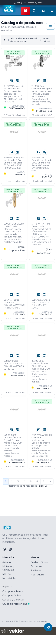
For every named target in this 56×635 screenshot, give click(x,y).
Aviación (7, 562)
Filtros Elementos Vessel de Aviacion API (23, 40)
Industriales (9, 578)
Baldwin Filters (39, 562)
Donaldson (36, 566)
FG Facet (35, 570)
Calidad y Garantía (13, 599)
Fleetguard (37, 574)
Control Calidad (46, 40)
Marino (6, 574)
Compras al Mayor (12, 591)
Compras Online (12, 595)
